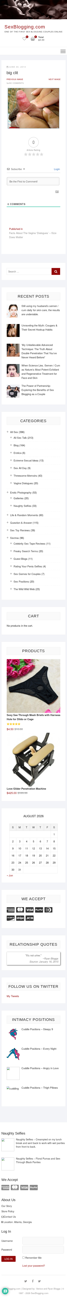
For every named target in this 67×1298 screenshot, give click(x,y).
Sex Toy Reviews (20, 530)
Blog (16, 445)
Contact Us (10, 1216)
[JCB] (30, 917)
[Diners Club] (48, 909)
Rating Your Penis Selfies (28, 566)
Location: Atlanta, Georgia (17, 1222)
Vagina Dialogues (23, 483)
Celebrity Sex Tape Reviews (29, 543)
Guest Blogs (20, 558)
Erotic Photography (21, 492)
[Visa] (30, 909)
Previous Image (15, 79)
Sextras (14, 538)
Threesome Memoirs (25, 475)
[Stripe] (20, 917)
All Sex (14, 432)
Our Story (6, 1206)
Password (6, 1249)
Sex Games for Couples (27, 574)
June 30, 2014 (17, 66)
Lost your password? (33, 1265)
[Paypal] (39, 909)
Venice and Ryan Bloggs (48, 1288)
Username (7, 1240)
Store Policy (7, 1211)
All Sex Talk (20, 437)
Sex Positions (21, 581)
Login (56, 169)
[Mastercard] (20, 909)
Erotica (17, 453)
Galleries (19, 498)
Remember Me (33, 1257)
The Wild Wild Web (24, 589)
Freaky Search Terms (26, 551)
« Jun (10, 875)
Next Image (54, 79)
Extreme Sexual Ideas (26, 460)
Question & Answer (21, 522)
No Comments (16, 83)
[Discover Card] (11, 917)
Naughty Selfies (22, 506)
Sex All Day (20, 468)
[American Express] (11, 909)
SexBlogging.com (24, 26)
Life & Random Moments (24, 515)
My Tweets (13, 996)
